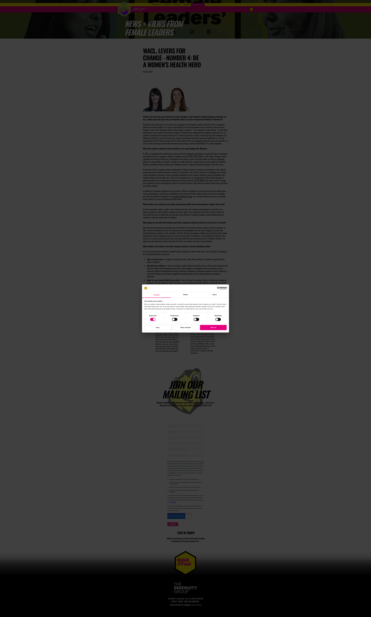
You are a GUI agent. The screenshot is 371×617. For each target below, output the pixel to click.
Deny (157, 327)
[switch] (174, 319)
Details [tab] (185, 294)
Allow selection (185, 327)
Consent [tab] (156, 295)
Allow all (213, 327)
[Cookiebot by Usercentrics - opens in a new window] (218, 288)
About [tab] (214, 294)
